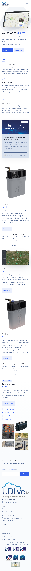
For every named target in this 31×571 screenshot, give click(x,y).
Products (6, 50)
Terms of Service (10, 469)
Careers (4, 530)
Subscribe (25, 474)
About (3, 527)
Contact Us (18, 50)
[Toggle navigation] (27, 3)
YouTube (14, 502)
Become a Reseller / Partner (10, 536)
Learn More (6, 229)
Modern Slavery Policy (8, 539)
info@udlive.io (7, 512)
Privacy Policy (6, 533)
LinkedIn (6, 502)
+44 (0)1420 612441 (9, 515)
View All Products (8, 403)
